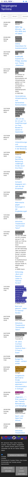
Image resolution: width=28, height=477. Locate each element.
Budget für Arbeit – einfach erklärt (21, 361)
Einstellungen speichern (8, 469)
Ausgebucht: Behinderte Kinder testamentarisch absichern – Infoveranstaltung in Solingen (21, 382)
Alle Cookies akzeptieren (21, 471)
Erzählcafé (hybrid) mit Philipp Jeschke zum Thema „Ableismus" (21, 61)
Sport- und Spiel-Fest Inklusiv (19, 418)
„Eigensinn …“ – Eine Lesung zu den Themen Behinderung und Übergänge (21, 401)
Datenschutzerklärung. (17, 455)
